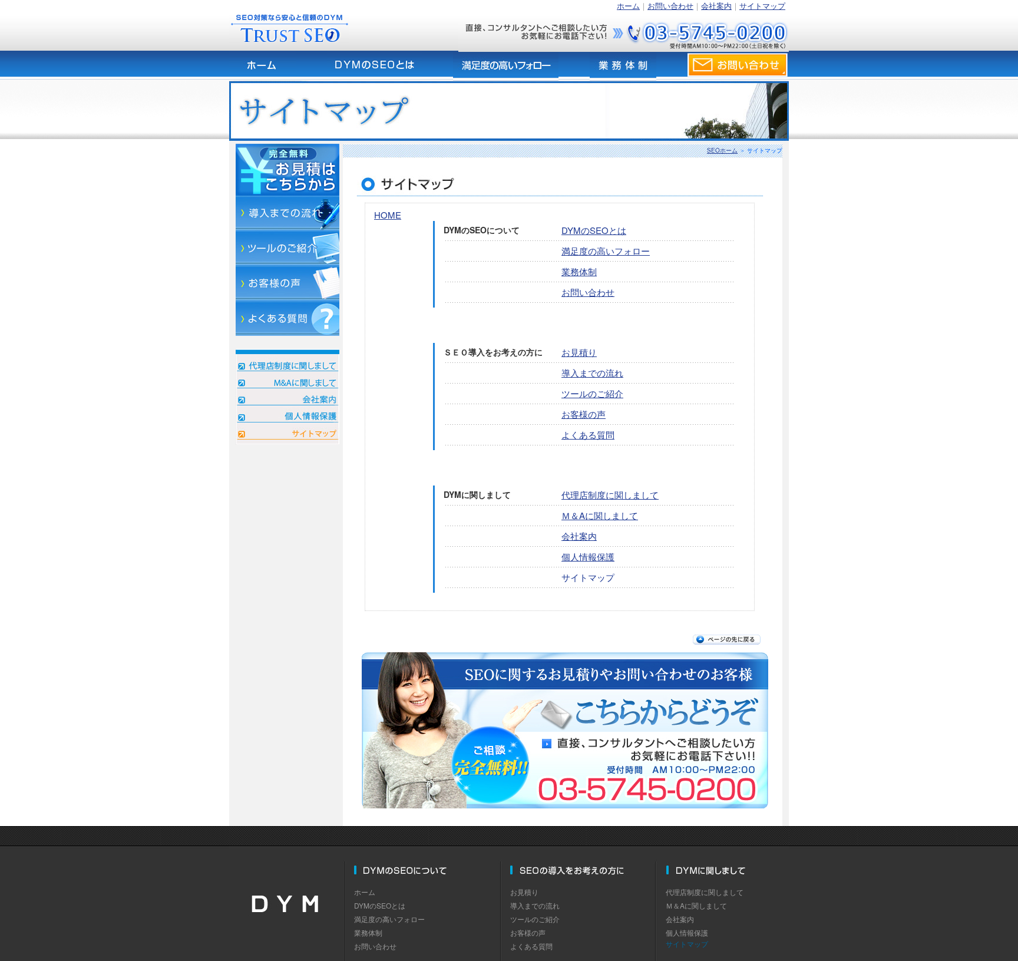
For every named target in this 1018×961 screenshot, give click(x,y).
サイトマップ (762, 5)
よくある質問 (587, 434)
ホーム (628, 5)
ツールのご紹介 (592, 393)
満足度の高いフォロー (605, 251)
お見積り (579, 352)
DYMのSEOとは (593, 230)
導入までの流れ (592, 372)
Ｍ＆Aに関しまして (599, 515)
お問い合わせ (670, 5)
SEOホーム (722, 150)
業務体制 (579, 271)
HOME (387, 215)
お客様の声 (583, 414)
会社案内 (716, 5)
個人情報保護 (587, 556)
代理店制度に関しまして (610, 494)
